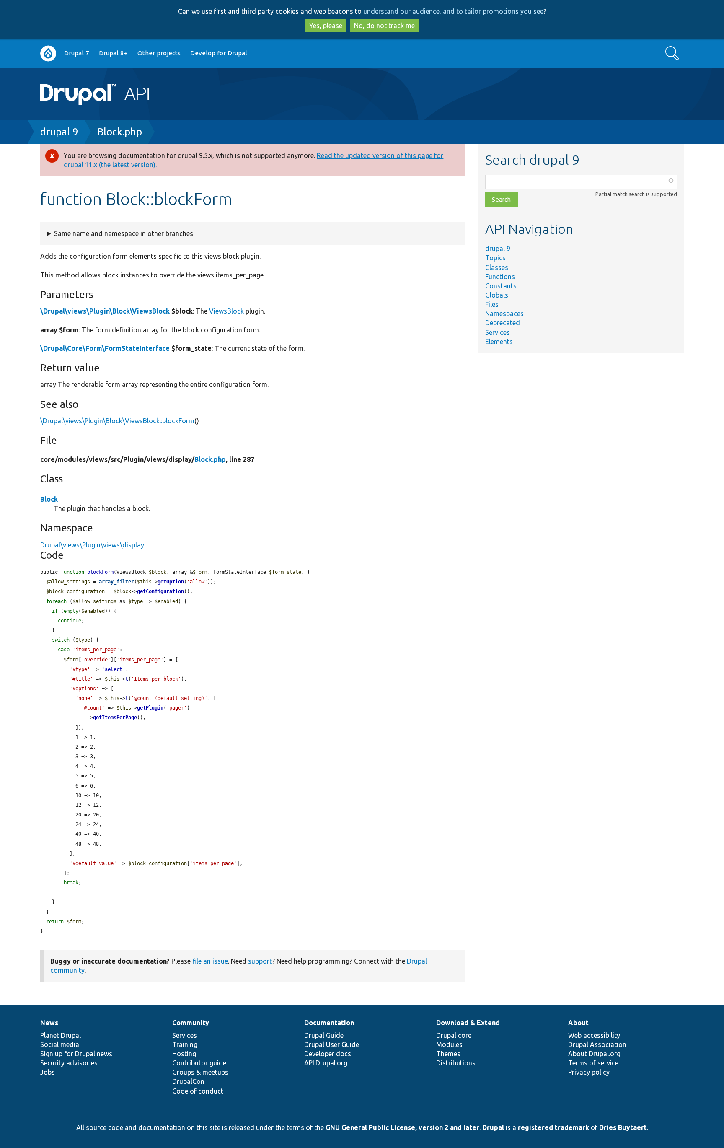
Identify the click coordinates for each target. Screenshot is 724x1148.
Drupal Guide (324, 1035)
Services (497, 332)
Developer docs (327, 1053)
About (578, 1022)
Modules (449, 1044)
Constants (501, 286)
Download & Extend (468, 1022)
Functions (500, 276)
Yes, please (325, 25)
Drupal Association (597, 1044)
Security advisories (69, 1063)
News (49, 1022)
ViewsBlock (226, 311)
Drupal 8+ (113, 53)
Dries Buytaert (623, 1127)
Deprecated (502, 323)
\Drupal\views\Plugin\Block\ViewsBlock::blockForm (117, 421)
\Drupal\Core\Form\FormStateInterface (105, 348)
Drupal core (453, 1035)
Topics (495, 258)
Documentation (329, 1022)
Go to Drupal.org (48, 53)
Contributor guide (199, 1063)
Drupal (493, 1127)
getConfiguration (160, 591)
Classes (496, 267)
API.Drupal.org (325, 1063)
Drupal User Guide (331, 1044)
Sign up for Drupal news (76, 1053)
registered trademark (553, 1127)
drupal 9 (59, 131)
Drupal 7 (76, 53)
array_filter (116, 582)
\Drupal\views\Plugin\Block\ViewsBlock (105, 311)
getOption (171, 582)
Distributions (456, 1063)
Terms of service (593, 1063)
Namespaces (504, 313)
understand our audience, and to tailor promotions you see (453, 11)
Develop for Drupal (218, 53)
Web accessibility (594, 1035)
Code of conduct (197, 1091)
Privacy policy (589, 1072)
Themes (448, 1053)
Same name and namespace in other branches (123, 233)
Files (492, 304)
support (260, 961)
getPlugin (150, 708)
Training (184, 1044)
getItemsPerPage (115, 717)
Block (49, 499)
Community (190, 1022)
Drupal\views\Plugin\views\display (92, 545)
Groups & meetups (200, 1072)
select (113, 669)
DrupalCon (188, 1081)
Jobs (47, 1072)
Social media (59, 1044)
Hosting (184, 1053)
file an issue (210, 961)
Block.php (119, 131)
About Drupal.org (594, 1053)
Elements (499, 341)
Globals (496, 295)
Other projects (159, 53)
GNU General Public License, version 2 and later (402, 1127)
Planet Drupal (60, 1035)
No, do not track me (384, 25)
